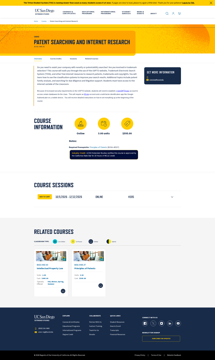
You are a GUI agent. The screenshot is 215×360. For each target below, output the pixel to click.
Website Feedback (174, 355)
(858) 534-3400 (43, 328)
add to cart (45, 196)
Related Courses (91, 59)
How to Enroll (115, 326)
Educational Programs (71, 326)
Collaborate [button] (95, 316)
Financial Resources (117, 334)
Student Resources (117, 322)
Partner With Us (95, 322)
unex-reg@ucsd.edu (45, 332)
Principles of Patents (98, 147)
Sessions (73, 59)
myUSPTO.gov (123, 91)
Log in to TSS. (188, 2)
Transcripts (114, 330)
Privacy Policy (140, 355)
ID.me (86, 94)
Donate (92, 334)
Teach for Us (94, 330)
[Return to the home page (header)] (44, 12)
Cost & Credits (55, 59)
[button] (107, 196)
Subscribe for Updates (161, 339)
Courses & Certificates (71, 322)
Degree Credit (68, 334)
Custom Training (95, 326)
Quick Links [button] (115, 316)
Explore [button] (66, 316)
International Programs (72, 330)
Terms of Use (156, 355)
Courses (43, 21)
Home (36, 21)
